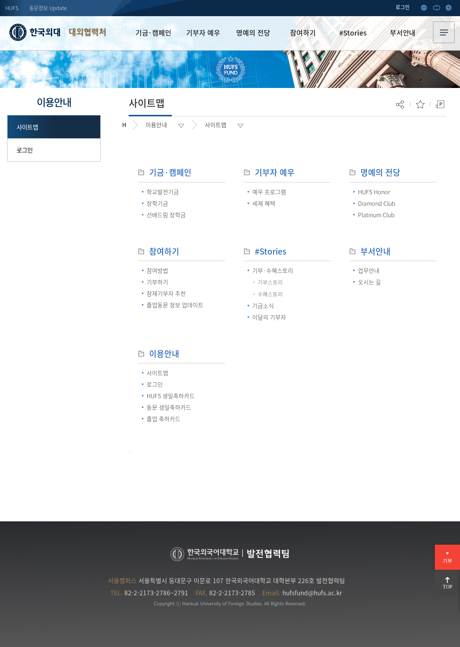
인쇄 (440, 104)
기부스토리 (270, 282)
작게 (426, 9)
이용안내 (164, 353)
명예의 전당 (380, 172)
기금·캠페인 (170, 172)
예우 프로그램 (269, 191)
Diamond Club (376, 203)
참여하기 (164, 251)
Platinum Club (376, 214)
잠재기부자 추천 (166, 293)
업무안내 (369, 270)
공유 (400, 104)
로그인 (25, 149)
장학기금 (157, 203)
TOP (447, 587)
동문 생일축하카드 (169, 407)
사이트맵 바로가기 (444, 32)
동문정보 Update (48, 8)
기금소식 (263, 305)
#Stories (270, 251)
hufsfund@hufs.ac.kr (312, 592)
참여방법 (157, 270)
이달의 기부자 (269, 317)
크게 (450, 9)
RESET (438, 9)
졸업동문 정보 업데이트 (175, 305)
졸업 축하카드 (163, 418)
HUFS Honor (374, 191)
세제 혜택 (263, 203)
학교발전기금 (163, 191)
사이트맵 (27, 126)
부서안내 (375, 251)
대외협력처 (87, 32)
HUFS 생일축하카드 (171, 395)
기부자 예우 (275, 172)
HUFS (11, 8)
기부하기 (157, 282)
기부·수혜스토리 (272, 270)
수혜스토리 (270, 294)
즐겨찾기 (420, 104)
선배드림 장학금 (166, 214)
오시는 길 (369, 282)
